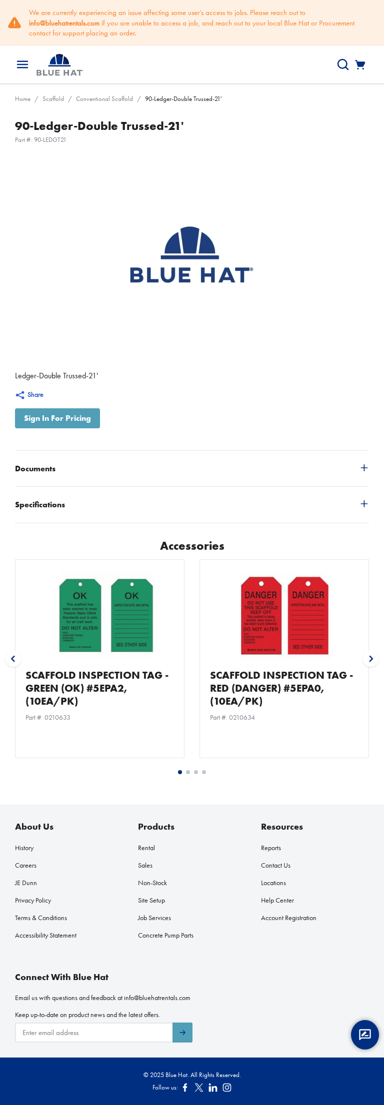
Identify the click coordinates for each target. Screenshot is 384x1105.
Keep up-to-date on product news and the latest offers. (87, 1014)
